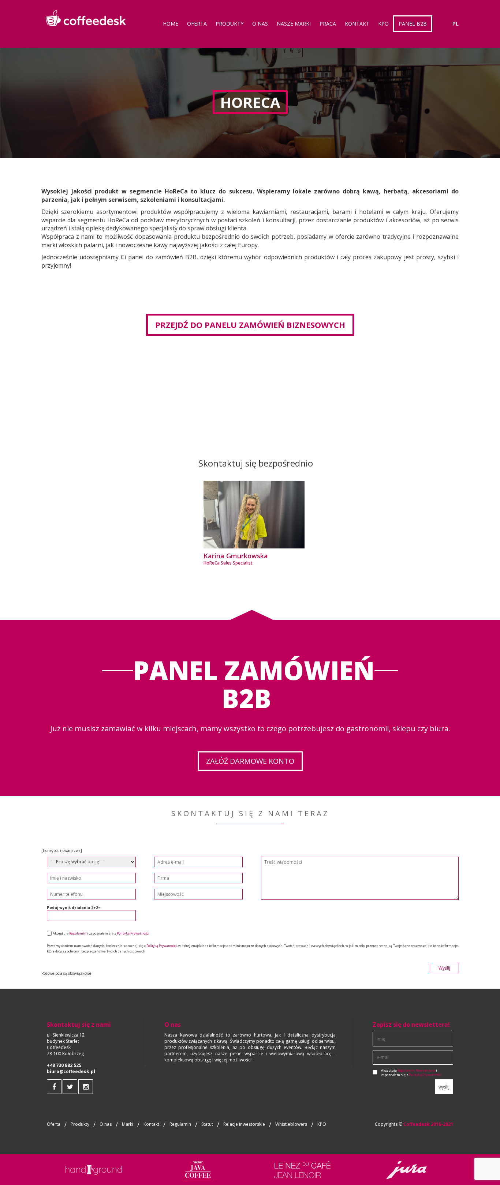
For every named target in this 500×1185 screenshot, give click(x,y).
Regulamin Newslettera (416, 1070)
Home (170, 23)
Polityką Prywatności (133, 933)
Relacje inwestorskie (244, 1124)
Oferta (53, 1124)
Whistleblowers (291, 1124)
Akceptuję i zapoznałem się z (411, 1073)
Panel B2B (413, 23)
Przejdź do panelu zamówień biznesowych (250, 324)
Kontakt (357, 23)
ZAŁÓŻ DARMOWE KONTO (250, 761)
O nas (260, 23)
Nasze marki (294, 23)
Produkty (80, 1124)
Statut (207, 1124)
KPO (321, 1124)
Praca (328, 23)
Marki (127, 1124)
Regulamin (77, 933)
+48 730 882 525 (64, 1066)
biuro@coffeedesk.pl (71, 1072)
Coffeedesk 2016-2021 (428, 1124)
